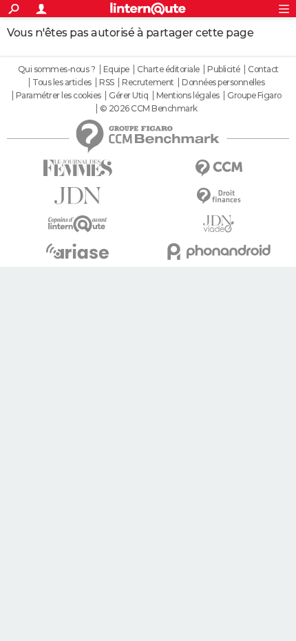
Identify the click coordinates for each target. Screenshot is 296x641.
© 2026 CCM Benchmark (149, 108)
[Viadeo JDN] (218, 223)
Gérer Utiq (128, 95)
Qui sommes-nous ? (57, 69)
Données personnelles (223, 82)
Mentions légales (188, 95)
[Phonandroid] (218, 251)
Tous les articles (62, 82)
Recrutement (148, 82)
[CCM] (218, 168)
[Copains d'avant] (77, 223)
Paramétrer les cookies (58, 95)
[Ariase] (77, 251)
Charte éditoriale (168, 69)
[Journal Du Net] (77, 195)
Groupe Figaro (254, 95)
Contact (263, 69)
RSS (106, 82)
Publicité (223, 69)
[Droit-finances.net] (218, 196)
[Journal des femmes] (77, 168)
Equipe (116, 69)
